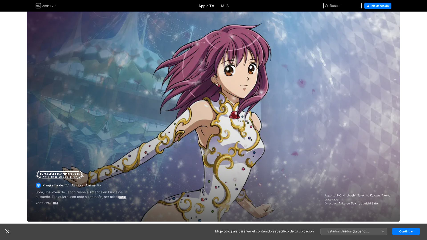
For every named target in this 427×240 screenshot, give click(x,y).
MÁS (122, 197)
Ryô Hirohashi (346, 195)
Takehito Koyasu (368, 195)
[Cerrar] (7, 231)
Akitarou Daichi (348, 203)
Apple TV (206, 6)
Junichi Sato (369, 203)
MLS (225, 6)
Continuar (406, 231)
